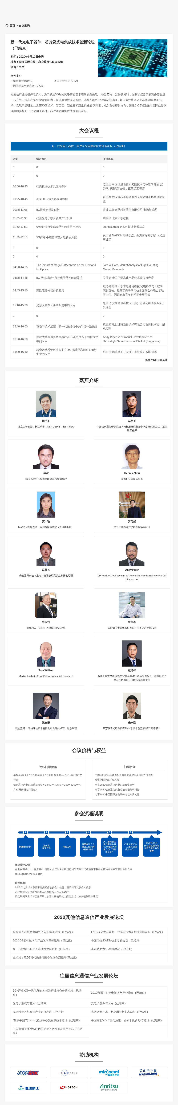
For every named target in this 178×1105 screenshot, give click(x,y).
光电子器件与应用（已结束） (109, 1003)
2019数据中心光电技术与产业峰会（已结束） (119, 992)
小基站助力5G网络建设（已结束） (112, 949)
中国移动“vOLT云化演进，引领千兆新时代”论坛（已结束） (127, 1020)
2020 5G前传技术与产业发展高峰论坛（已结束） (43, 940)
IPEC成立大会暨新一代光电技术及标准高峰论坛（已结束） (127, 931)
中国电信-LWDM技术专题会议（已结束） (116, 940)
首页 (12, 25)
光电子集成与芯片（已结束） (31, 1003)
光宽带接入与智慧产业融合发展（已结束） (39, 1011)
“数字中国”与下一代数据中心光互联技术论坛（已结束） (47, 1020)
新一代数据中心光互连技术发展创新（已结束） (42, 949)
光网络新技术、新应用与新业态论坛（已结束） (120, 1011)
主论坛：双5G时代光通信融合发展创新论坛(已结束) (45, 957)
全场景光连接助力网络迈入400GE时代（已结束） (43, 931)
